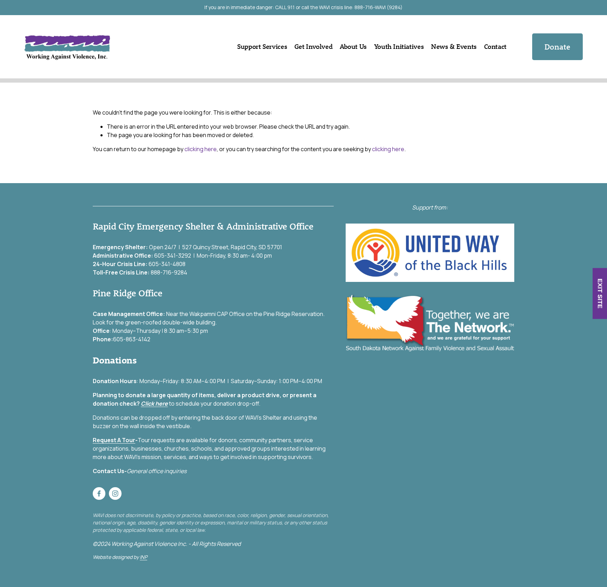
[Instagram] (115, 493)
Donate (557, 47)
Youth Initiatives (399, 46)
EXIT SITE (599, 294)
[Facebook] (99, 493)
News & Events (454, 46)
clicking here (200, 149)
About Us (353, 46)
